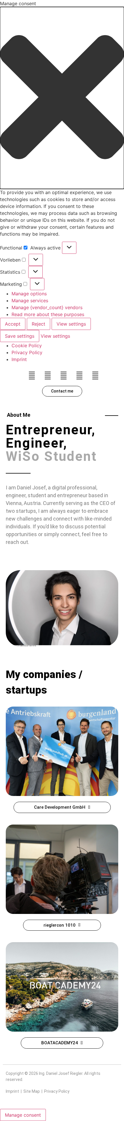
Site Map (31, 1091)
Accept (12, 324)
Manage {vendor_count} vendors (47, 307)
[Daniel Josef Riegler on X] (47, 376)
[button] (62, 98)
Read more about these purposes (48, 314)
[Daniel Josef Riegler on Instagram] (63, 376)
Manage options (29, 293)
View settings (71, 324)
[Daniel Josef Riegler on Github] (95, 376)
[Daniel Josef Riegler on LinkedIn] (79, 376)
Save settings (19, 336)
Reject (38, 324)
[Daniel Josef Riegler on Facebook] (32, 376)
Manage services (30, 300)
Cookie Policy (27, 345)
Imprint (19, 359)
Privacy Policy (27, 352)
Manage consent (23, 1115)
